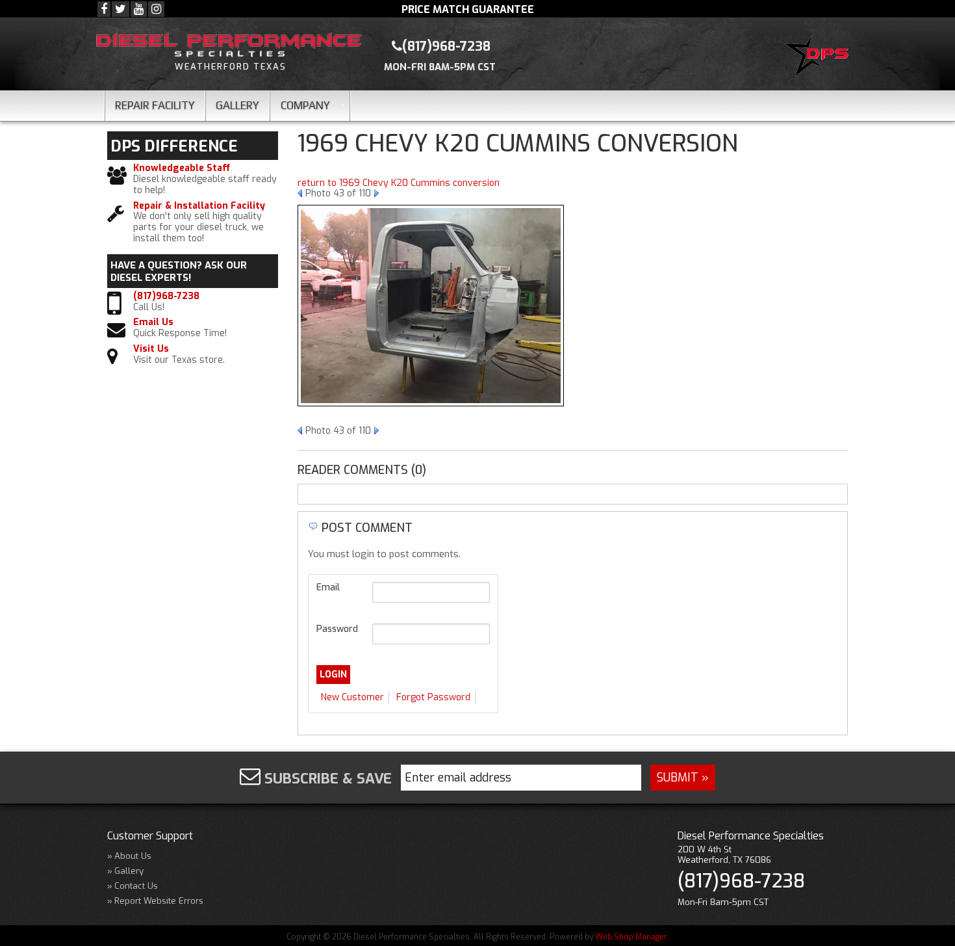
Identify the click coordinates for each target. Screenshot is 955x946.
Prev (300, 193)
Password (337, 629)
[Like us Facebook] (103, 9)
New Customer (352, 697)
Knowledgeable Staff (181, 168)
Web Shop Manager (631, 937)
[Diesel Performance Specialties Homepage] (820, 58)
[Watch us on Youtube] (139, 9)
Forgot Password (433, 697)
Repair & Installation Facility (199, 206)
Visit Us (151, 349)
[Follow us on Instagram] (156, 9)
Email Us (153, 322)
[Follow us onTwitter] (120, 9)
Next (376, 193)
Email (328, 587)
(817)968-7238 (166, 296)
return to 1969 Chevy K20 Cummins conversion (399, 183)
